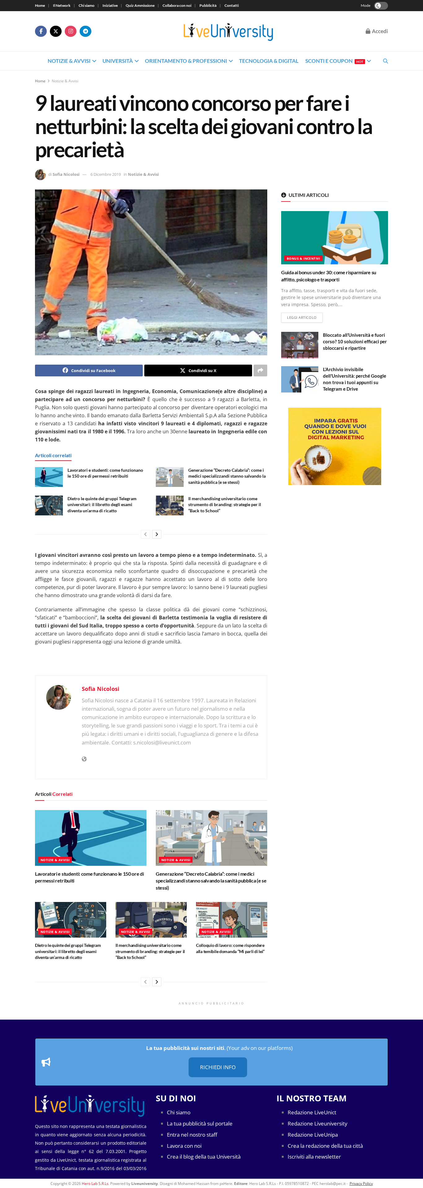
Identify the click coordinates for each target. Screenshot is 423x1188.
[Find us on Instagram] (70, 31)
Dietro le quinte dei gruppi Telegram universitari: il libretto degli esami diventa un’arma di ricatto (102, 504)
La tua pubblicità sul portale (200, 1123)
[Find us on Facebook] (41, 31)
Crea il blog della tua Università (204, 1156)
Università (117, 61)
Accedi (379, 31)
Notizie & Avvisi (69, 61)
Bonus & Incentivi (303, 258)
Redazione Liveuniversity (317, 1123)
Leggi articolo (305, 317)
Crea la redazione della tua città (325, 1145)
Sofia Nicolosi (66, 174)
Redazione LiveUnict (312, 1112)
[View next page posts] (156, 534)
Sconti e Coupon (334, 61)
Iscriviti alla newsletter (314, 1156)
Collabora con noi (177, 5)
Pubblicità (207, 5)
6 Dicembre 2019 (105, 174)
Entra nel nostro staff (192, 1134)
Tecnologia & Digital (269, 61)
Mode (365, 5)
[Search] (385, 61)
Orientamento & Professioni (186, 61)
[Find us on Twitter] (56, 31)
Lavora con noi (184, 1145)
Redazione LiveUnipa (313, 1134)
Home (40, 5)
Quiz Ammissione (140, 5)
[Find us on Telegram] (85, 31)
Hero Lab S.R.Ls (95, 1183)
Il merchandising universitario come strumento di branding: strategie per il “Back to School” (224, 504)
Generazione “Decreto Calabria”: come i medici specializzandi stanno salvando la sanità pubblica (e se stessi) (227, 476)
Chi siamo (86, 5)
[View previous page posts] (145, 534)
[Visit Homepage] (228, 31)
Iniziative (110, 5)
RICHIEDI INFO (218, 1067)
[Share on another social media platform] (260, 370)
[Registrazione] (334, 446)
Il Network (62, 5)
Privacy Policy (361, 1183)
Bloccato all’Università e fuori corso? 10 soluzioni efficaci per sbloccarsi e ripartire (355, 341)
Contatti (232, 5)
